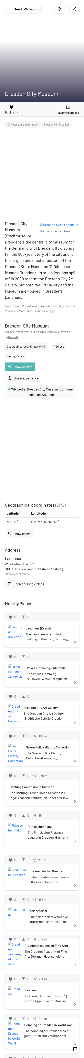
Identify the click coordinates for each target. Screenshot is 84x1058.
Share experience (23, 378)
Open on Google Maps (26, 584)
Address (59, 346)
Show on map (20, 367)
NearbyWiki (23, 9)
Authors (40, 311)
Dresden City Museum (61, 306)
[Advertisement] (42, 175)
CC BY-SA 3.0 (25, 311)
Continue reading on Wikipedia (49, 391)
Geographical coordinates (26, 346)
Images (50, 311)
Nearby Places (15, 356)
